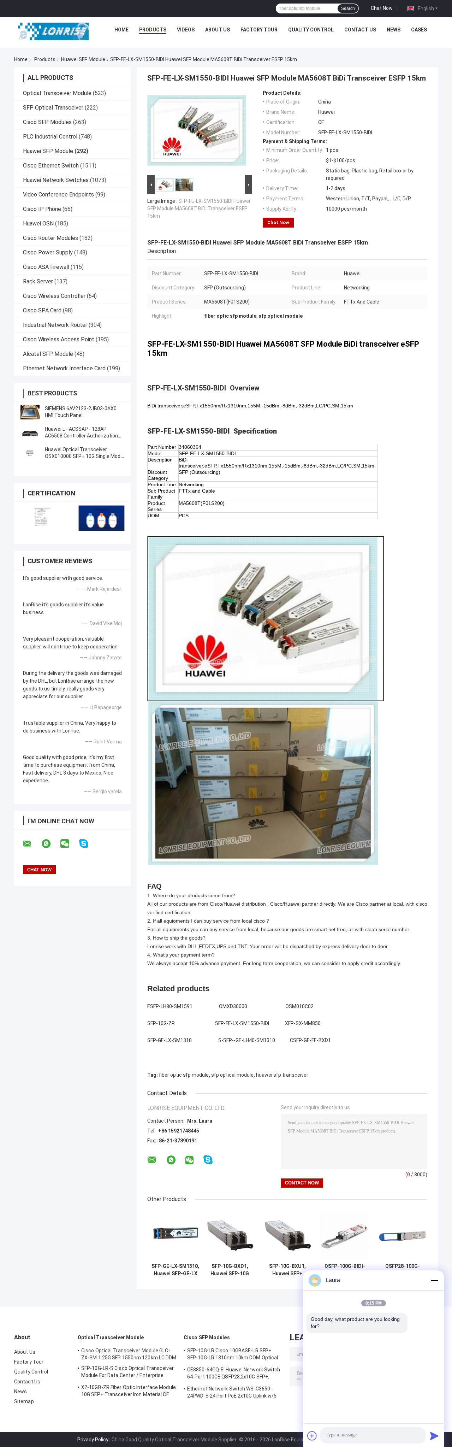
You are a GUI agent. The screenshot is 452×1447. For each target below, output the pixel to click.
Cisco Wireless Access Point (58, 339)
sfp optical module (232, 1075)
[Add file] (312, 1435)
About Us (217, 30)
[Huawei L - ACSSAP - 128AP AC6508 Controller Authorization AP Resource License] (30, 432)
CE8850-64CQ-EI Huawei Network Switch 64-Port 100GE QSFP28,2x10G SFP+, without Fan (233, 1374)
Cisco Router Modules (50, 238)
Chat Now (382, 8)
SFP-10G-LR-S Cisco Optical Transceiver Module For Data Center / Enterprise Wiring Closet (127, 1372)
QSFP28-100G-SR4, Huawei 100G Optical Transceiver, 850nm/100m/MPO (402, 1270)
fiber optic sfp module (184, 1075)
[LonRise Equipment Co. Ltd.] (53, 31)
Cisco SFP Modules (47, 122)
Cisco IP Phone (42, 209)
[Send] (434, 1435)
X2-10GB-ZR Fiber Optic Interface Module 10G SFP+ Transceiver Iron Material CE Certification (128, 1391)
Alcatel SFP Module (48, 354)
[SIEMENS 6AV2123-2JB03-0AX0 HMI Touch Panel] (30, 412)
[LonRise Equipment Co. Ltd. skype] (88, 844)
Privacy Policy (92, 1439)
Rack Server (38, 281)
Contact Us (360, 30)
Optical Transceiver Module (57, 93)
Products (152, 30)
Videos (186, 30)
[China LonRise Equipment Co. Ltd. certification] (43, 518)
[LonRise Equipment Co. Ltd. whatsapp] (50, 844)
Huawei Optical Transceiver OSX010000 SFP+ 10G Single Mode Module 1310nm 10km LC (84, 456)
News (393, 30)
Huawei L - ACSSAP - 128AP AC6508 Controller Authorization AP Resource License (81, 435)
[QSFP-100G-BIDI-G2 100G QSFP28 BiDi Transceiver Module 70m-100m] (345, 1235)
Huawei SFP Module (83, 59)
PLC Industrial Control (50, 136)
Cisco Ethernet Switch (51, 165)
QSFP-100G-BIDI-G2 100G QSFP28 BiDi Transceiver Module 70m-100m (345, 1270)
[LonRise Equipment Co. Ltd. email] (32, 844)
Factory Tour (259, 30)
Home (121, 30)
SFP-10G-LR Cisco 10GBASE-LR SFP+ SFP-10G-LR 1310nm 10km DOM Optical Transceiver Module (232, 1355)
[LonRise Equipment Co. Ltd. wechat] (69, 844)
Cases (419, 30)
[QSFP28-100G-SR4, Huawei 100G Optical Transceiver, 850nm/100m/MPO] (402, 1235)
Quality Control (311, 30)
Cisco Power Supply (48, 252)
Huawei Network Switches (56, 180)
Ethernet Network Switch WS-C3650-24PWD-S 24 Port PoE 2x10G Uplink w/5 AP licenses (232, 1393)
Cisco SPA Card (42, 310)
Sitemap (24, 1401)
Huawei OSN (38, 223)
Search (348, 8)
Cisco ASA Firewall (46, 267)
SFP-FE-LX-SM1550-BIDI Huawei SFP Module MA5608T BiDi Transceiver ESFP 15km (198, 208)
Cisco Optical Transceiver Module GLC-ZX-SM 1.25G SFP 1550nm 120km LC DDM (129, 1354)
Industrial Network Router (55, 325)
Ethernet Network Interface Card (64, 368)
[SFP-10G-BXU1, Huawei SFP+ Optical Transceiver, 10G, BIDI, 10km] (287, 1235)
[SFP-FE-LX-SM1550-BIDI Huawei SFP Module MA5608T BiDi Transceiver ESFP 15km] (196, 131)
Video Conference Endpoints (58, 194)
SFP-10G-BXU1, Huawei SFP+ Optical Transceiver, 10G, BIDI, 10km (287, 1270)
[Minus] (434, 1280)
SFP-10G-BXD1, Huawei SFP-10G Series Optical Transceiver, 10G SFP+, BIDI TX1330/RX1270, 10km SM (230, 1270)
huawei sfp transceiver (282, 1075)
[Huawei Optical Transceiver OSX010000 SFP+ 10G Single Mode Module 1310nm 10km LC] (30, 453)
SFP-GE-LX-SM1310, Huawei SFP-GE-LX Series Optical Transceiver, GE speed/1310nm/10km (175, 1270)
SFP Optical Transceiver (53, 107)
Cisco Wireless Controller (54, 296)
